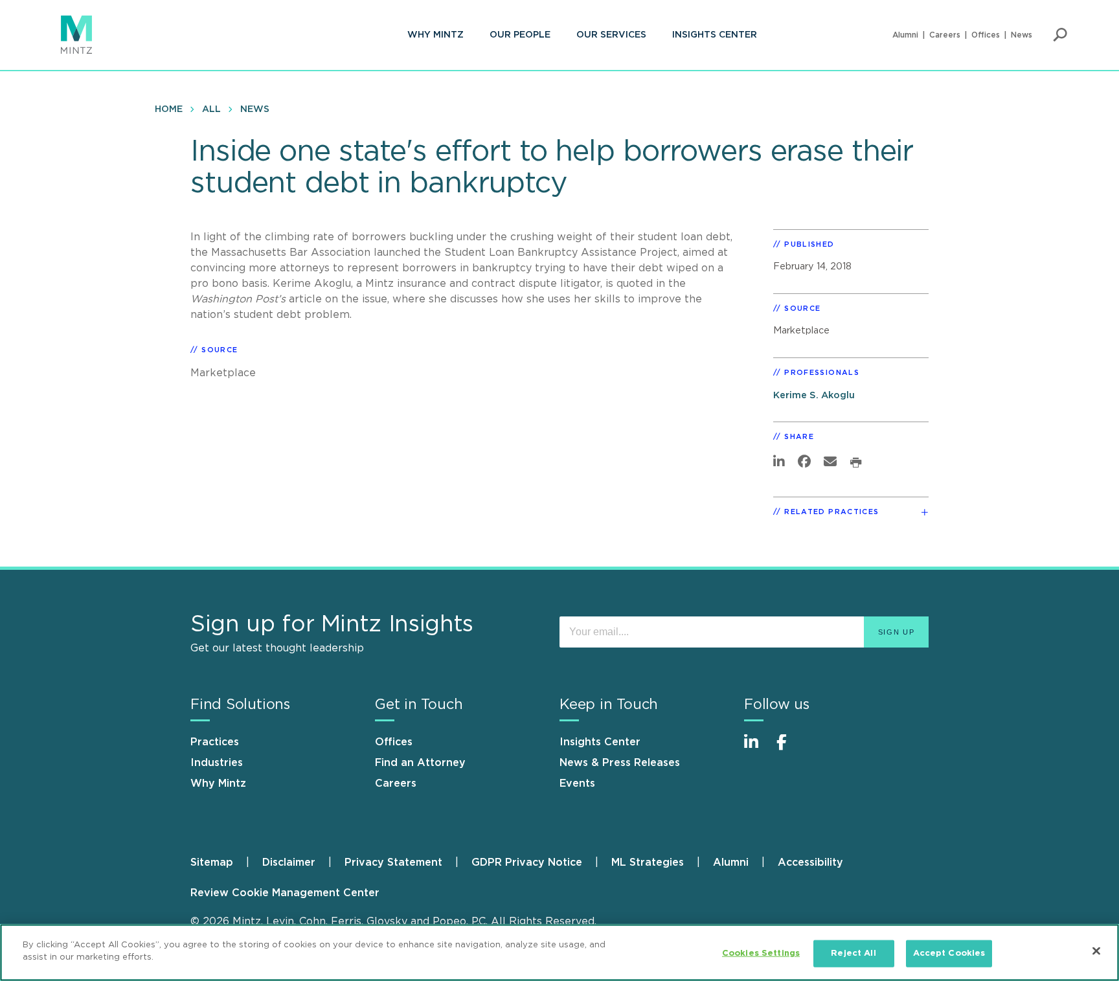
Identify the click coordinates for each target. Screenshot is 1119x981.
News (1021, 35)
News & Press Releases (620, 763)
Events (577, 783)
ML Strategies (647, 862)
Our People (520, 34)
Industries (216, 763)
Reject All (853, 953)
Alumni (905, 35)
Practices (214, 742)
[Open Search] (1060, 35)
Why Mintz (435, 34)
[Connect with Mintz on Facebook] (789, 748)
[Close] (1096, 950)
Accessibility (810, 862)
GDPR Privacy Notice (526, 862)
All (211, 109)
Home (169, 109)
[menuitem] (435, 34)
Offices (985, 35)
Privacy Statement (393, 862)
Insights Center (714, 34)
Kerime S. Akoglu (814, 395)
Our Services (611, 34)
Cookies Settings (761, 953)
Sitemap (211, 862)
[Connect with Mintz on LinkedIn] (757, 748)
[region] (559, 952)
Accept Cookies (949, 953)
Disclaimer (288, 862)
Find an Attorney (420, 763)
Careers (944, 35)
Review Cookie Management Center (284, 893)
